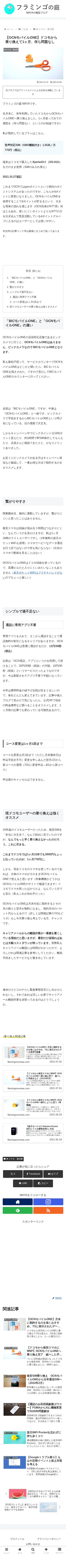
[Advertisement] (33, 1257)
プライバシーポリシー (49, 1539)
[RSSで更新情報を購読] (48, 1210)
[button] (43, 1183)
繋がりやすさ (17, 287)
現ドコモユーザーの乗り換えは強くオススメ (33, 306)
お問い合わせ (33, 1544)
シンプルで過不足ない (21, 292)
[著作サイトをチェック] (18, 1201)
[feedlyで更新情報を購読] (18, 1210)
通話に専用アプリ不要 (24, 297)
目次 (28, 270)
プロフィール (17, 1539)
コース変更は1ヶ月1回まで (27, 301)
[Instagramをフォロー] (48, 1201)
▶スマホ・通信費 (14, 1159)
